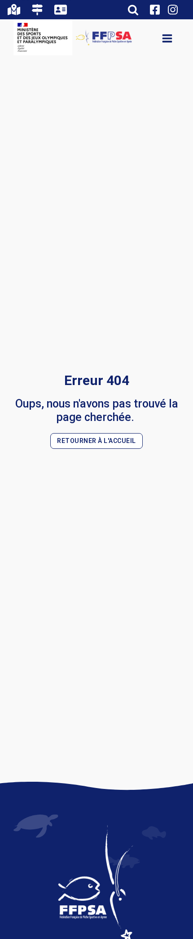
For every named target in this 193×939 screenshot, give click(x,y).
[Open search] (133, 10)
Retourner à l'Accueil (96, 440)
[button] (16, 9)
